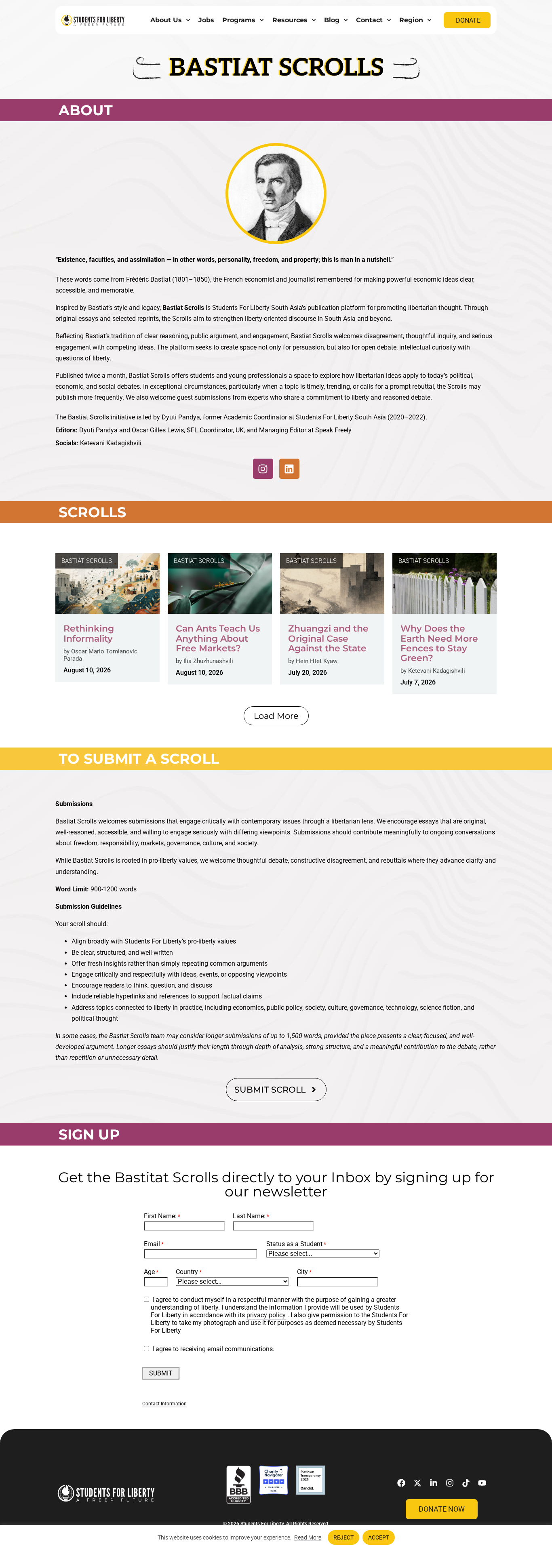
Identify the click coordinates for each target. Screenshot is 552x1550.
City (302, 1272)
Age (149, 1272)
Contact (369, 20)
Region (411, 20)
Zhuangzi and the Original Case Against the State (328, 638)
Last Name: (249, 1216)
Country (187, 1272)
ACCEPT (378, 1537)
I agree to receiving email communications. (213, 1349)
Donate (468, 20)
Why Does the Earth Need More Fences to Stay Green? (439, 643)
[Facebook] (401, 1483)
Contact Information (164, 1404)
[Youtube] (482, 1483)
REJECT (343, 1537)
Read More (307, 1537)
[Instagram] (263, 469)
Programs (238, 20)
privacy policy (266, 1315)
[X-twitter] (417, 1483)
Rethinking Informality (88, 633)
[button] (276, 715)
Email (152, 1244)
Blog (331, 20)
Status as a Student (294, 1244)
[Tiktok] (466, 1483)
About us (166, 20)
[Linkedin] (289, 469)
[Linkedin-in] (434, 1483)
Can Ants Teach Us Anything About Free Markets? (218, 638)
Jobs (206, 20)
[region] (276, 1537)
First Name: (160, 1216)
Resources (290, 20)
